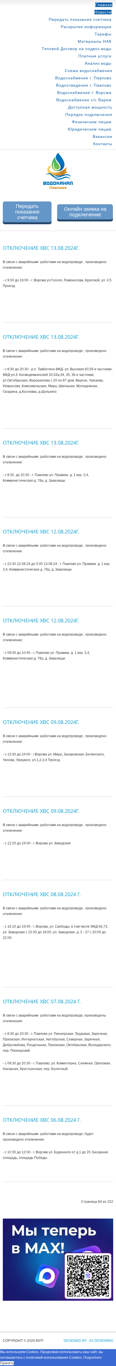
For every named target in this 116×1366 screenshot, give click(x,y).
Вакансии (102, 136)
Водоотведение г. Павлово (83, 85)
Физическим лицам (91, 122)
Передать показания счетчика (80, 19)
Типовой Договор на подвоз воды (76, 48)
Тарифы (103, 34)
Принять (7, 1363)
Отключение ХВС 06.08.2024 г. (42, 1119)
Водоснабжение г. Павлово (83, 78)
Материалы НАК (94, 41)
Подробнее (92, 1358)
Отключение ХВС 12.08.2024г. (41, 531)
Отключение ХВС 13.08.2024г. (41, 248)
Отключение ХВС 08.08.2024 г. (42, 894)
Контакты (102, 144)
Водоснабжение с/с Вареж (83, 100)
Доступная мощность (90, 107)
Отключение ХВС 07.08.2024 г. (42, 1001)
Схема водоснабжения (88, 70)
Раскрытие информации (86, 26)
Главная (103, 5)
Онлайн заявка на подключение (85, 211)
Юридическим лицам (89, 129)
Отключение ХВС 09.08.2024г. (41, 722)
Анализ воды (98, 63)
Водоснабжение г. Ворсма (84, 92)
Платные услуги (94, 56)
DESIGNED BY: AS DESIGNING (86, 1341)
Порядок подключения (88, 114)
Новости (102, 12)
